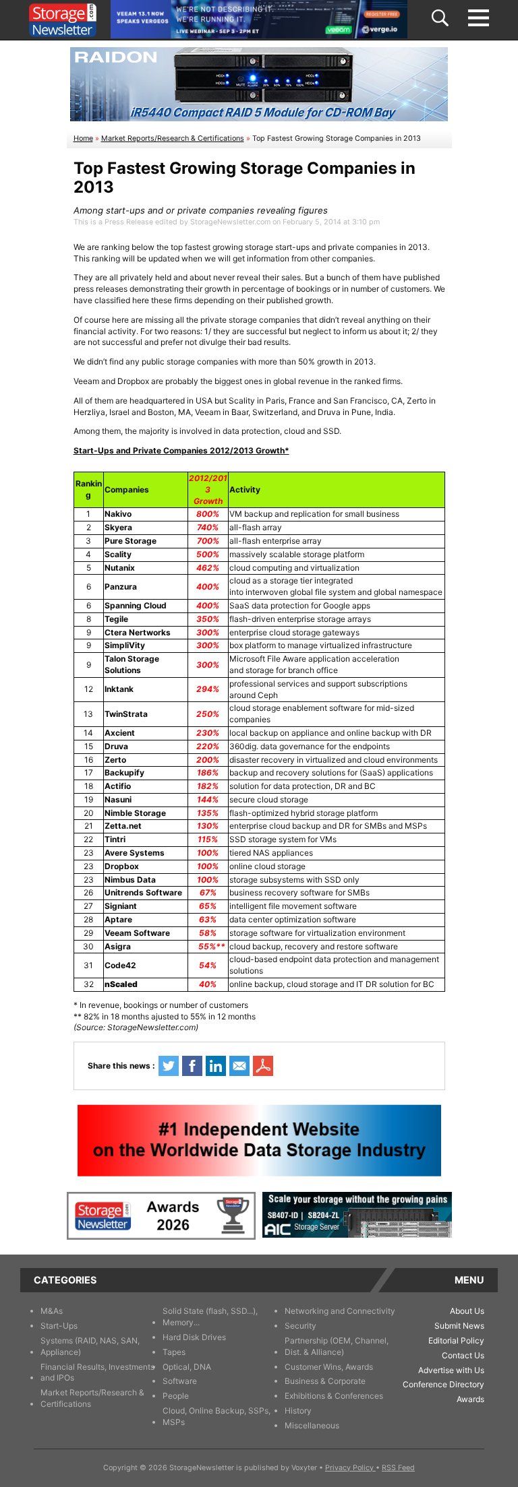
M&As (51, 1311)
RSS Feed (398, 1467)
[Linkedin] (216, 1066)
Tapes (174, 1352)
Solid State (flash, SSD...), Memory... (210, 1316)
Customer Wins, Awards (329, 1367)
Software (180, 1381)
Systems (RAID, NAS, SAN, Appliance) (90, 1346)
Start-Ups (59, 1326)
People (176, 1396)
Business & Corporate (325, 1381)
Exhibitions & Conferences (334, 1396)
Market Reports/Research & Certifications (172, 138)
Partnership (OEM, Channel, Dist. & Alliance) (336, 1346)
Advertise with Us (451, 1370)
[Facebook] (192, 1066)
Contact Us (463, 1355)
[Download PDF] (263, 1066)
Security (300, 1326)
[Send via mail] (239, 1066)
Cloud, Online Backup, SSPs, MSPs (216, 1416)
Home (83, 138)
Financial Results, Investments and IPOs (97, 1372)
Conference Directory (443, 1384)
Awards (470, 1399)
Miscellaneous (312, 1425)
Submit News (459, 1326)
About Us (467, 1311)
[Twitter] (169, 1066)
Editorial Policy (456, 1340)
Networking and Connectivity (340, 1311)
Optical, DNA (187, 1367)
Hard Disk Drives (194, 1337)
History (298, 1410)
